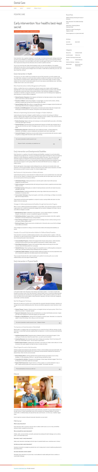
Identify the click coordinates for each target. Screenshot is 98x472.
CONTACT (29, 8)
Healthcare (77, 62)
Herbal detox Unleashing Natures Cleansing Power (73, 26)
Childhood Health (78, 52)
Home (15, 8)
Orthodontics (68, 68)
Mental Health (69, 64)
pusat (20, 31)
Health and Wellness (34, 31)
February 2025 (69, 44)
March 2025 (77, 42)
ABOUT (21, 8)
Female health (78, 57)
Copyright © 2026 (17, 468)
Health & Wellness (78, 59)
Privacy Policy (37, 8)
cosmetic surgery (69, 55)
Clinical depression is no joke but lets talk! (75, 33)
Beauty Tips (68, 52)
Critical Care (77, 55)
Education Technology (70, 57)
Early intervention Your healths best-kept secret (38, 25)
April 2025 (68, 42)
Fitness (67, 59)
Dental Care (19, 2)
